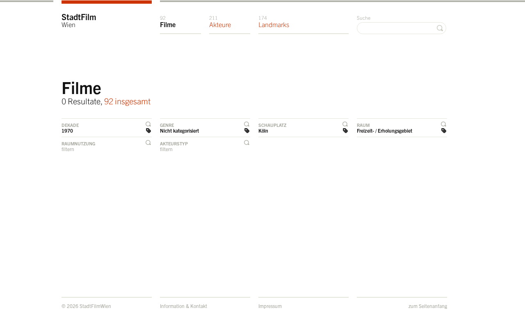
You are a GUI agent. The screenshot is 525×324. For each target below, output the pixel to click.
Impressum (270, 306)
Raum (363, 125)
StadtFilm (79, 19)
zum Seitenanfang (428, 306)
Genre (167, 125)
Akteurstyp (174, 143)
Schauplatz (272, 125)
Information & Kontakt (183, 306)
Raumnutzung (78, 143)
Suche (363, 17)
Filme (168, 21)
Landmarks (273, 21)
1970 (67, 130)
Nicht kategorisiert (179, 130)
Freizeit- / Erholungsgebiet (384, 130)
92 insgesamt (127, 101)
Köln (263, 130)
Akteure (220, 21)
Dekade (70, 125)
